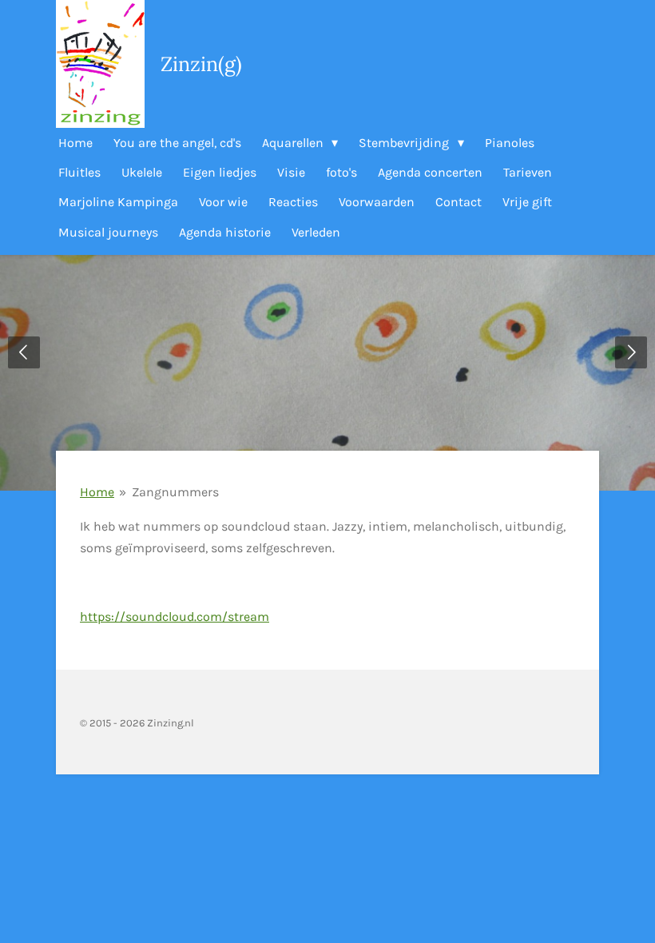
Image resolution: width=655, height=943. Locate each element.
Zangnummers (175, 491)
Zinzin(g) (201, 64)
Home (97, 491)
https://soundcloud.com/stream (174, 616)
